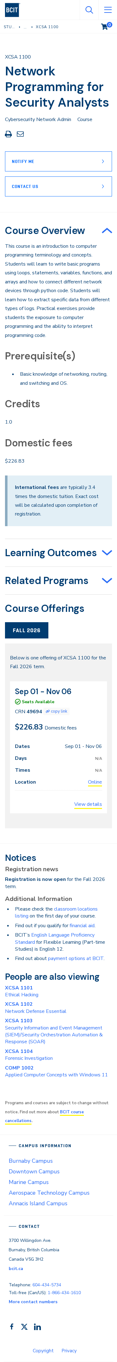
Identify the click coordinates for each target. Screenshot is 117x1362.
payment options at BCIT (76, 958)
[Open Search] (89, 10)
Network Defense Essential (35, 1007)
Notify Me (23, 161)
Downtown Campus (34, 1171)
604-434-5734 (46, 1285)
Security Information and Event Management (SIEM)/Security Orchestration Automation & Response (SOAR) (54, 1031)
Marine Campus (29, 1182)
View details (88, 804)
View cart (109, 25)
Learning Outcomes (51, 552)
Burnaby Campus (31, 1161)
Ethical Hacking (21, 991)
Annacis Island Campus (38, 1203)
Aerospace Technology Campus (49, 1193)
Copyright (43, 1351)
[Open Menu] (107, 10)
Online (95, 782)
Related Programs (47, 580)
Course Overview (45, 230)
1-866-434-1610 (64, 1293)
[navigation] (15, 10)
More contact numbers (33, 1302)
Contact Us (25, 186)
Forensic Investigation (29, 1055)
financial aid (82, 925)
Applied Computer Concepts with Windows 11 (56, 1071)
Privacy (69, 1351)
